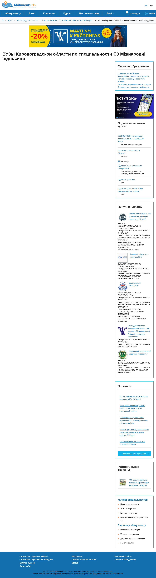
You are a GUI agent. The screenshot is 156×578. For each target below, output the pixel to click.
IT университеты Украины (128, 73)
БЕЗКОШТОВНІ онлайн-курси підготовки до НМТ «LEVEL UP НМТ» (131, 139)
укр (146, 5)
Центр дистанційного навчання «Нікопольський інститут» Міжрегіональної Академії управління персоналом (139, 331)
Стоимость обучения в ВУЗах (34, 556)
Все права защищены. (104, 571)
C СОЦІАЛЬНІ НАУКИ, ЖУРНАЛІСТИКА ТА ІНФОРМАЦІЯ (67, 20)
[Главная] (21, 4)
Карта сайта (25, 566)
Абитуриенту (13, 13)
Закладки (135, 13)
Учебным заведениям (125, 559)
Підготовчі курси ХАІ (126, 179)
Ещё (109, 13)
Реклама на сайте (123, 556)
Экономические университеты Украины (134, 84)
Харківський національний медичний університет (140, 352)
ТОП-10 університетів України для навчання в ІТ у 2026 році (134, 397)
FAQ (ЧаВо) (77, 556)
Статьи (75, 562)
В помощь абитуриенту (132, 525)
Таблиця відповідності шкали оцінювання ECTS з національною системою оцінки (134, 420)
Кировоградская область (27, 20)
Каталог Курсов (27, 562)
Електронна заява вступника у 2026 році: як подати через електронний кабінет (132, 408)
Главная (3, 20)
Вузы (32, 13)
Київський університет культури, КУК (139, 255)
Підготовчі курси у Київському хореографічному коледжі (130, 189)
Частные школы (89, 13)
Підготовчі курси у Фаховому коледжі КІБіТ (130, 167)
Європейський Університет (135, 284)
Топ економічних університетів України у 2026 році (132, 443)
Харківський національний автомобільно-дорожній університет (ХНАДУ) (140, 216)
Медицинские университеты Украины (133, 76)
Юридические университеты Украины (133, 87)
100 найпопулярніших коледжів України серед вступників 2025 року (139, 482)
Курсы (67, 13)
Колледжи (49, 13)
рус (151, 5)
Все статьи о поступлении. (134, 453)
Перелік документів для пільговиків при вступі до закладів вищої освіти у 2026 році (134, 432)
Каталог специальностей (133, 499)
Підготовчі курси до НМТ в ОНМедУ (129, 151)
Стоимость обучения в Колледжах (36, 559)
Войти (152, 13)
